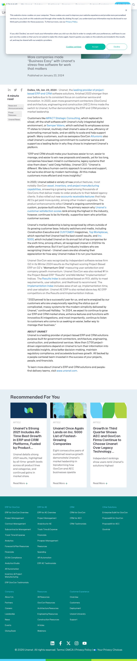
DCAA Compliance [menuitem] (13, 558)
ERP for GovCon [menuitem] (12, 507)
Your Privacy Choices (109, 650)
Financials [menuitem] (9, 552)
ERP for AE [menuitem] (42, 507)
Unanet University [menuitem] (78, 614)
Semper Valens (56, 125)
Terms (60, 650)
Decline (117, 47)
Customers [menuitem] (75, 603)
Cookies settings (73, 47)
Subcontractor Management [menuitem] (18, 529)
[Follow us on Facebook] (60, 643)
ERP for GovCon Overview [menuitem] (16, 512)
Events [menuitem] (8, 625)
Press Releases (12, 114)
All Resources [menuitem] (43, 597)
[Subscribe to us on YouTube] (84, 643)
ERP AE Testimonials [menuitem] (46, 563)
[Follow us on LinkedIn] (52, 643)
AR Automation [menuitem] (12, 569)
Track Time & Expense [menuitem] (15, 535)
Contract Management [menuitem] (15, 524)
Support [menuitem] (73, 620)
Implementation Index (40, 286)
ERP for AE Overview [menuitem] (46, 512)
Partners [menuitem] (9, 603)
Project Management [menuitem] (14, 518)
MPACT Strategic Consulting (63, 118)
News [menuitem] (7, 620)
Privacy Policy (71, 22)
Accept (95, 47)
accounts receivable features (77, 197)
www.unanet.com (67, 371)
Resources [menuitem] (42, 546)
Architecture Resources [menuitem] (47, 608)
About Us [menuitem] (9, 597)
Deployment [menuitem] (75, 608)
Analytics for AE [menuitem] (44, 524)
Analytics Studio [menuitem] (12, 563)
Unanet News (14, 119)
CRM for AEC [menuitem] (76, 518)
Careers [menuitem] (8, 608)
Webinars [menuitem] (41, 631)
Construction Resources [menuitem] (48, 620)
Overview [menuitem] (74, 597)
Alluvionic (96, 136)
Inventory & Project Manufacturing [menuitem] (13, 575)
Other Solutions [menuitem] (109, 507)
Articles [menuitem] (40, 625)
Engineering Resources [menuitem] (47, 614)
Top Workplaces (98, 232)
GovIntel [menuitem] (106, 529)
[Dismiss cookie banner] (126, 10)
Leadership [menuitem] (10, 614)
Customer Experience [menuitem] (79, 592)
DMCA (70, 650)
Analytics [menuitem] (9, 541)
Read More (19, 483)
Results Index (50, 279)
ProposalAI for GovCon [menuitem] (112, 518)
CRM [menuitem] (72, 507)
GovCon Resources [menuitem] (46, 603)
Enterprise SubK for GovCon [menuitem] (115, 512)
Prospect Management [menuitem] (47, 541)
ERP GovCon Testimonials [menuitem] (16, 582)
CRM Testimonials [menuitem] (78, 524)
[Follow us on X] (68, 643)
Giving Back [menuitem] (10, 631)
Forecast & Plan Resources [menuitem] (17, 546)
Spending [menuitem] (41, 552)
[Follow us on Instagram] (76, 643)
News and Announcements (15, 107)
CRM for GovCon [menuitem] (77, 512)
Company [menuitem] (9, 592)
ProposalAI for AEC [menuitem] (110, 524)
